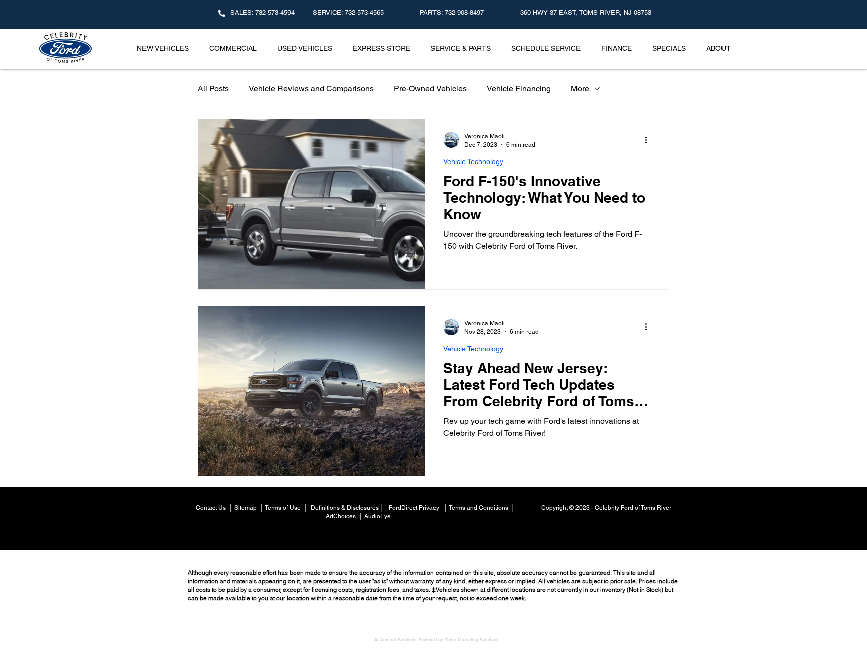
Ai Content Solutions (395, 640)
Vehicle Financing (519, 88)
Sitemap (245, 507)
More (580, 88)
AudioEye (378, 516)
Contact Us (211, 507)
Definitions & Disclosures (344, 507)
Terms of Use (283, 507)
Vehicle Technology (473, 161)
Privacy (430, 507)
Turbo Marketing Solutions (472, 640)
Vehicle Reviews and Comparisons (311, 88)
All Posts (213, 88)
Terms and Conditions (480, 507)
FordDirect (404, 507)
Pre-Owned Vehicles (430, 88)
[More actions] (649, 140)
